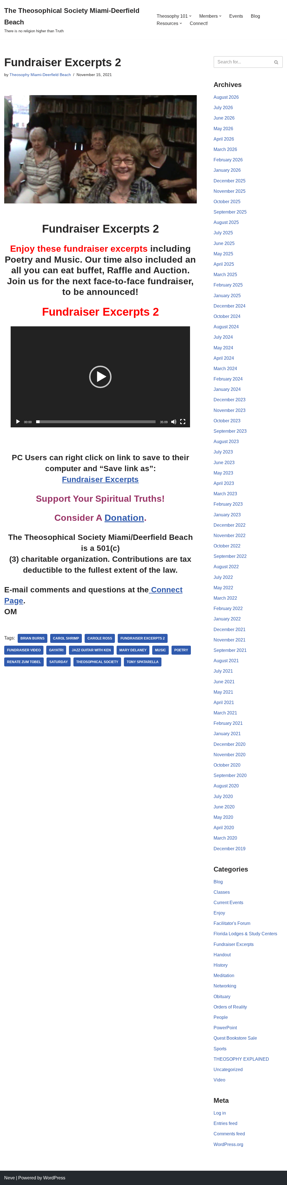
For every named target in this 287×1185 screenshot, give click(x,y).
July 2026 (223, 107)
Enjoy (219, 913)
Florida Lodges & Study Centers (245, 933)
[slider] (96, 421)
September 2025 (230, 212)
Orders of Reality (230, 1007)
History (221, 965)
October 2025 (227, 201)
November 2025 (230, 191)
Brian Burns (32, 638)
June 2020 (224, 806)
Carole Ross (99, 638)
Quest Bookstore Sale (235, 1038)
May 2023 (223, 473)
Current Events (228, 902)
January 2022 (227, 618)
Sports (220, 1048)
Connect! (199, 23)
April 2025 (224, 264)
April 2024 (224, 358)
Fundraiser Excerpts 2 (143, 638)
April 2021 (224, 702)
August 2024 (226, 326)
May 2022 (223, 587)
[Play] (18, 422)
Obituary (222, 996)
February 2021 (228, 723)
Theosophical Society (97, 662)
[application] (100, 376)
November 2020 (230, 754)
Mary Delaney (133, 650)
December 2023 (230, 399)
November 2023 (230, 410)
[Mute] (174, 422)
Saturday (58, 662)
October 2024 (227, 316)
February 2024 (228, 379)
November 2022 (230, 535)
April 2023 (224, 483)
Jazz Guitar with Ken (91, 650)
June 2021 (224, 681)
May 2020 (223, 817)
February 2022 (228, 608)
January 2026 (227, 170)
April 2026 (224, 139)
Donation (124, 518)
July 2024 (223, 337)
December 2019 (230, 848)
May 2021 (223, 692)
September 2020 (230, 775)
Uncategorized (228, 1069)
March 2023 (225, 493)
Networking (225, 986)
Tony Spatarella (143, 662)
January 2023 (227, 514)
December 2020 (230, 744)
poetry (181, 650)
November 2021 (230, 640)
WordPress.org (228, 1144)
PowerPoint (225, 1027)
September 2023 (230, 431)
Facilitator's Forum (232, 923)
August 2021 (226, 660)
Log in (220, 1113)
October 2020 (227, 765)
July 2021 (223, 671)
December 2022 (230, 525)
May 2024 (223, 347)
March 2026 (225, 149)
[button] (190, 16)
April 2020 (224, 827)
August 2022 (226, 566)
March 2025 (225, 274)
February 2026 (228, 159)
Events (236, 16)
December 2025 (230, 180)
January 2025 (227, 295)
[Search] (276, 62)
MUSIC (160, 650)
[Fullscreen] (183, 422)
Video (219, 1080)
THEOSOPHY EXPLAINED (241, 1059)
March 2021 (225, 712)
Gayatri (56, 650)
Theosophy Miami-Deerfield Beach (40, 74)
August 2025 (226, 222)
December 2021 (230, 629)
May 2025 (223, 253)
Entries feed (225, 1123)
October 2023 (227, 420)
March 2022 (225, 598)
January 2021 (227, 733)
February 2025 (228, 285)
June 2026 (224, 118)
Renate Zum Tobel (24, 662)
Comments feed (229, 1133)
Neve (9, 1177)
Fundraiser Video (24, 650)
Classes (222, 892)
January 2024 (227, 389)
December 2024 (230, 306)
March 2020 (225, 838)
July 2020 (223, 796)
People (221, 1017)
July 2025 (223, 232)
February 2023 (228, 504)
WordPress (54, 1177)
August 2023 (226, 441)
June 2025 (224, 243)
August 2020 (226, 785)
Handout (222, 954)
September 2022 (230, 556)
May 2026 (223, 128)
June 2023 (224, 462)
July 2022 (223, 577)
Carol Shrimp (66, 638)
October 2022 (227, 546)
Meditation (224, 975)
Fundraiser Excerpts (100, 479)
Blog (255, 16)
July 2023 (223, 452)
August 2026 (226, 97)
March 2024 (225, 368)
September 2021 (230, 650)
